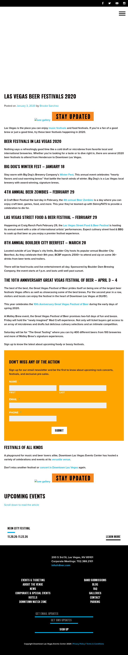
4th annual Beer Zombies (78, 200)
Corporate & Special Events (32, 593)
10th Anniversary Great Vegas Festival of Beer (61, 304)
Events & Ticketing (33, 580)
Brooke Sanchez (49, 106)
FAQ (95, 589)
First (12, 392)
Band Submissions (95, 580)
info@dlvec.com (61, 565)
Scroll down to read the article (21, 505)
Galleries (95, 593)
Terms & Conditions (95, 644)
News (33, 589)
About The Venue (33, 584)
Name (20, 381)
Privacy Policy (79, 644)
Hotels (32, 597)
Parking (95, 602)
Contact (95, 597)
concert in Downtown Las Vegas (59, 467)
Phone (21, 412)
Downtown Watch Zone (33, 602)
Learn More (113, 537)
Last (62, 392)
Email (20, 399)
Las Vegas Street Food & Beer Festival (86, 225)
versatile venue (61, 459)
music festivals (57, 128)
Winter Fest (67, 174)
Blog (95, 584)
